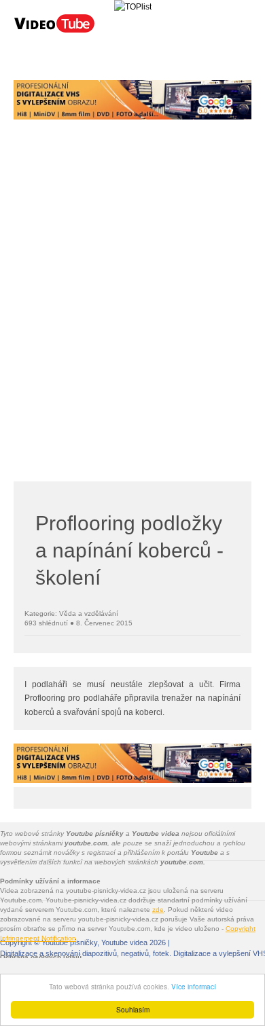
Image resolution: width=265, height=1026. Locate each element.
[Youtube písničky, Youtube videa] (54, 31)
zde (158, 909)
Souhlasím (132, 1009)
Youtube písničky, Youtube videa (94, 942)
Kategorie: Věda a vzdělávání (71, 613)
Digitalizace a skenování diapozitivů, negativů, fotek (84, 953)
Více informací (193, 986)
